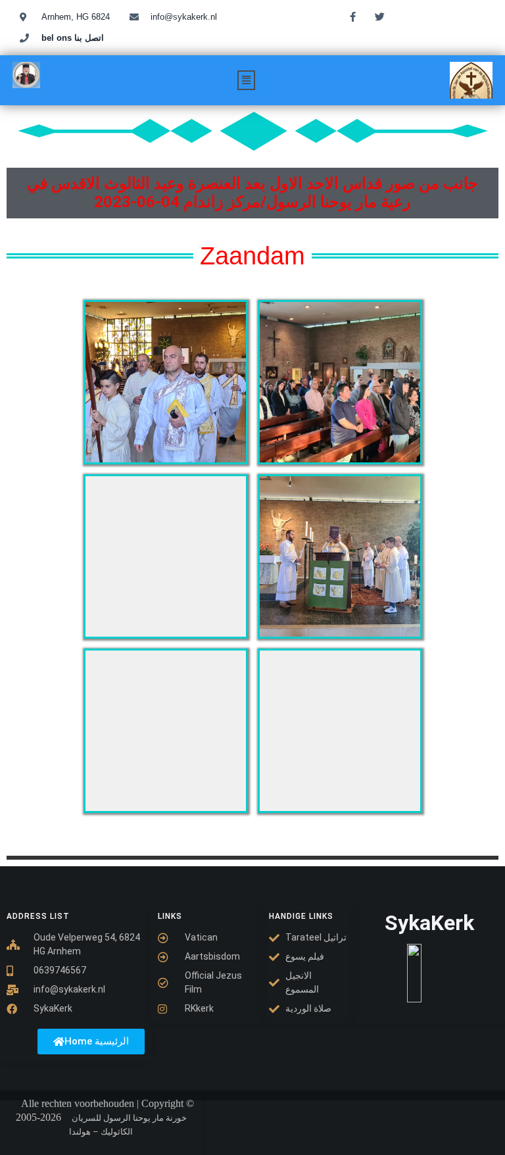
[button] (246, 80)
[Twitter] (379, 16)
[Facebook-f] (352, 16)
